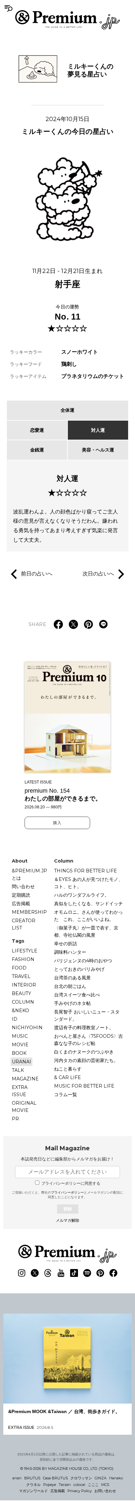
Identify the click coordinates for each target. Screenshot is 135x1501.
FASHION (23, 959)
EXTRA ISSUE (20, 1090)
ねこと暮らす (68, 1069)
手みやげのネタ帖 (72, 1003)
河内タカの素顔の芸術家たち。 (86, 1060)
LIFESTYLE (24, 951)
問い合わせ (23, 886)
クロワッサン (81, 1478)
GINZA (100, 1478)
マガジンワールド (33, 1491)
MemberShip (29, 912)
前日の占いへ (36, 573)
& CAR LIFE (67, 1077)
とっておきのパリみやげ (79, 969)
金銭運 (37, 450)
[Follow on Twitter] (34, 1273)
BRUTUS (32, 1478)
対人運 (98, 430)
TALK (18, 1070)
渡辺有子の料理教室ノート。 (84, 1028)
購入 (57, 823)
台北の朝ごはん (70, 986)
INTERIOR (24, 985)
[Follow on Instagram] (21, 1273)
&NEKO (20, 1010)
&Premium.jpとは (29, 874)
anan (17, 1478)
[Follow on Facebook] (113, 1273)
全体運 (67, 410)
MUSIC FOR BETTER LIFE (84, 1086)
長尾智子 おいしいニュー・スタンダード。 (87, 1015)
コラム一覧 (65, 1094)
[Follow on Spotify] (87, 1273)
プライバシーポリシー (67, 1192)
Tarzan (65, 1484)
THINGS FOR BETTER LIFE (85, 871)
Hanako (116, 1478)
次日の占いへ (98, 573)
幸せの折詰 (65, 944)
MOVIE (20, 1045)
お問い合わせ (105, 1491)
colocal (79, 1484)
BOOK (19, 1053)
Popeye (49, 1484)
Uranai (21, 1062)
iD (14, 1019)
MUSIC (20, 1036)
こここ (93, 1484)
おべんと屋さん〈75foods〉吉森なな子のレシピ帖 (88, 1039)
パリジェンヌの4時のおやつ (83, 961)
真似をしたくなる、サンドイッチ (88, 904)
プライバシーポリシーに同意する (70, 1183)
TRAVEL (21, 976)
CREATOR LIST (23, 924)
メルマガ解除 (67, 1220)
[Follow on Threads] (47, 1273)
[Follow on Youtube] (61, 1273)
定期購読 (21, 895)
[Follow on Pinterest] (100, 1273)
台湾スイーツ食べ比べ (77, 995)
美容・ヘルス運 (98, 450)
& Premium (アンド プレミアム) (67, 20)
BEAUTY (21, 993)
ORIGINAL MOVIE (24, 1106)
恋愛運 (37, 430)
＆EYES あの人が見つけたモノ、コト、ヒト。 (88, 882)
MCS (105, 1484)
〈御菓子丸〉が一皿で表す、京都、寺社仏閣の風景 (86, 931)
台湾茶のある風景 (72, 978)
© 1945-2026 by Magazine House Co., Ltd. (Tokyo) (66, 1468)
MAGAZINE (25, 1079)
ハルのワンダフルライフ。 (81, 895)
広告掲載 (21, 904)
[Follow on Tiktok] (74, 1273)
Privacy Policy (80, 1491)
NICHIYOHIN (27, 1028)
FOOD (19, 968)
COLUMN (23, 1002)
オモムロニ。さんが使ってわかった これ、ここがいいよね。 (88, 915)
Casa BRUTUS (55, 1478)
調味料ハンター (70, 952)
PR (15, 1119)
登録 (67, 1208)
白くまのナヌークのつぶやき (84, 1052)
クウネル (33, 1484)
